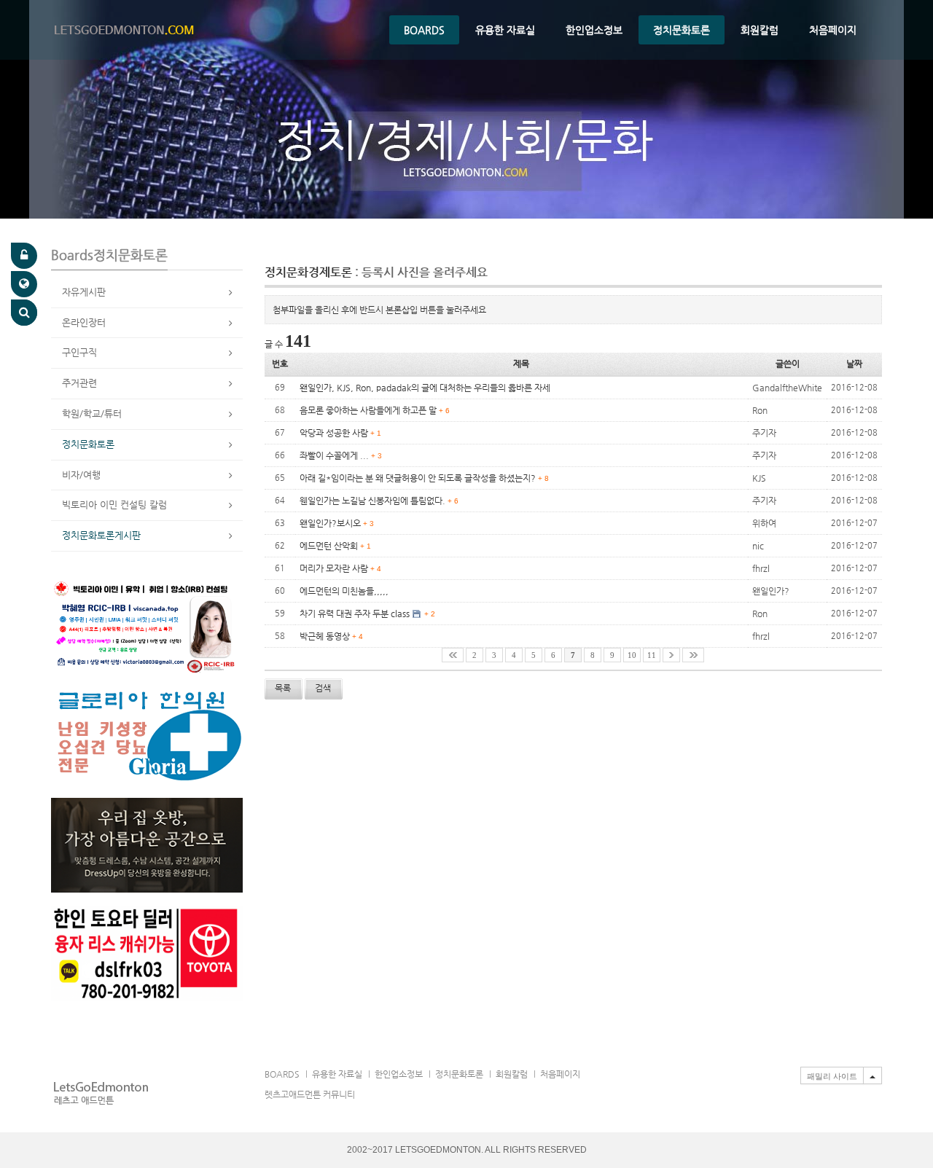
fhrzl (761, 568)
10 (632, 655)
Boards (424, 30)
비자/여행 (81, 474)
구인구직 (79, 352)
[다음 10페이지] (671, 655)
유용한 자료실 (505, 30)
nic (758, 546)
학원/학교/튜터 (92, 413)
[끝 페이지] (693, 655)
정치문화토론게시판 (101, 535)
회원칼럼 (759, 30)
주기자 (764, 433)
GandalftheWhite (787, 388)
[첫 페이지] (453, 655)
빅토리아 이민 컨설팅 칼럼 (114, 504)
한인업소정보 (594, 30)
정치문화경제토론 (376, 272)
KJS (759, 478)
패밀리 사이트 (832, 1076)
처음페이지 (832, 30)
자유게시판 (84, 291)
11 (651, 655)
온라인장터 (84, 322)
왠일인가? (770, 591)
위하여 (764, 523)
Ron (760, 410)
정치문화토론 (681, 30)
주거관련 (79, 382)
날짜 (854, 363)
